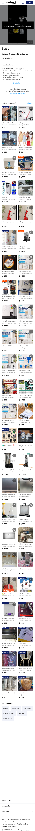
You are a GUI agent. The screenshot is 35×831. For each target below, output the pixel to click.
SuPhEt (10, 58)
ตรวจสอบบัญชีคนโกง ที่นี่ (17, 93)
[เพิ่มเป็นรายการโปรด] (14, 108)
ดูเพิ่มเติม (29, 103)
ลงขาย (30, 3)
